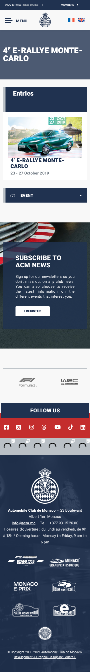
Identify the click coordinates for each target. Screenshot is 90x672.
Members (69, 5)
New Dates (24, 5)
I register (32, 311)
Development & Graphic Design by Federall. (45, 657)
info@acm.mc (24, 523)
